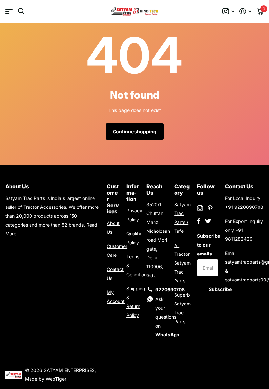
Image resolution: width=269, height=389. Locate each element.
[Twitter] (208, 221)
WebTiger (56, 379)
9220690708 (248, 207)
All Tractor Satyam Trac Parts (182, 262)
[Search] (21, 11)
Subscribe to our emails (207, 244)
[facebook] (198, 221)
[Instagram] (200, 208)
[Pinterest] (210, 208)
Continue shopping (134, 131)
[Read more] (228, 11)
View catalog (9, 11)
